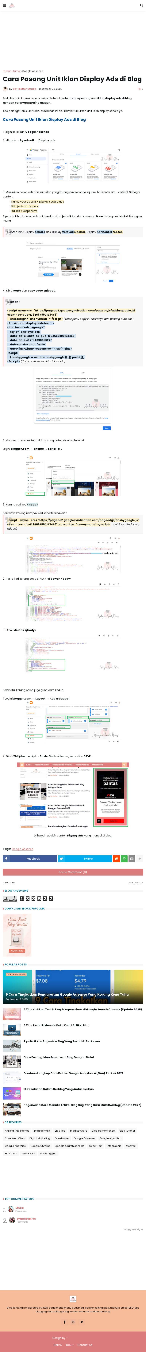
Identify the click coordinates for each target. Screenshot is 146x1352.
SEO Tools (11, 1153)
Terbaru (10, 882)
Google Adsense (32, 71)
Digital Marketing (39, 1138)
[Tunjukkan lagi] (139, 858)
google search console (69, 1146)
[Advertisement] (73, 37)
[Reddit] (116, 858)
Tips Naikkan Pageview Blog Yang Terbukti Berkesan (62, 1041)
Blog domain (42, 1131)
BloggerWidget (133, 1229)
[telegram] (81, 1322)
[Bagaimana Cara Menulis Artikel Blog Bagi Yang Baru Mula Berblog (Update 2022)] (12, 1109)
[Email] (132, 858)
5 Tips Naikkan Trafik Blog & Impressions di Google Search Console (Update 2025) (83, 1009)
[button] (4, 5)
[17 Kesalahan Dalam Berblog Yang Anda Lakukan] (12, 1093)
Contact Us (84, 1345)
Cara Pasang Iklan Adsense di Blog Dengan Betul (59, 1057)
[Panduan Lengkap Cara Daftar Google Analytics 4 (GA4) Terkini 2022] (12, 1077)
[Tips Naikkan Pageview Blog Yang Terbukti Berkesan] (12, 1046)
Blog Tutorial (127, 1131)
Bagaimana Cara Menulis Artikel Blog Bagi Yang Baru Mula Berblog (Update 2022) (82, 1105)
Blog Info (60, 1131)
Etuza (19, 1208)
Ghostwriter (62, 1138)
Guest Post (95, 1146)
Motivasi (131, 1146)
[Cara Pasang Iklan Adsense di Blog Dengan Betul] (12, 1062)
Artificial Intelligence (17, 1131)
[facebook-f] (64, 1322)
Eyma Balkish (26, 1219)
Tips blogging (48, 1153)
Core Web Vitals (15, 1138)
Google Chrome (40, 1146)
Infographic (114, 1146)
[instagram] (73, 1322)
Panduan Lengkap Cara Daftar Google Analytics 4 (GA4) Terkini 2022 (74, 1073)
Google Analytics (15, 1146)
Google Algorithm (110, 1138)
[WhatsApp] (124, 858)
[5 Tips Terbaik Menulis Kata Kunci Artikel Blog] (12, 1030)
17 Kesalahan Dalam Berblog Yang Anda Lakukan (59, 1089)
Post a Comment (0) (73, 872)
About (70, 1345)
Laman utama (11, 71)
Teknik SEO (28, 1153)
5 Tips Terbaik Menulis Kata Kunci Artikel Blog (56, 1025)
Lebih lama (134, 882)
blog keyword (78, 1131)
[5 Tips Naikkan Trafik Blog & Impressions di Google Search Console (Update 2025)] (12, 1014)
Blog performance (103, 1131)
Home (58, 1345)
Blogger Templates (81, 1338)
